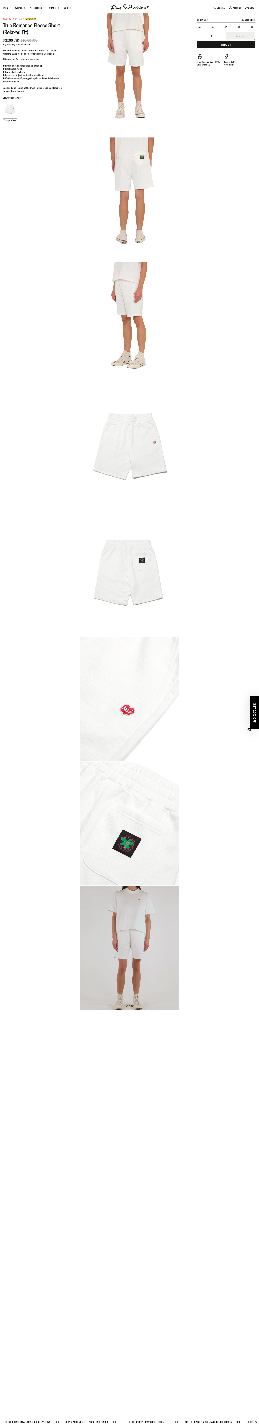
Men (5, 7)
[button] (254, 712)
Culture (53, 7)
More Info (25, 44)
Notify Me (226, 44)
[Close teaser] (249, 730)
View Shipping (203, 64)
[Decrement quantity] (206, 36)
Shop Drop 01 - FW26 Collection (120, 1422)
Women (19, 7)
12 (239, 27)
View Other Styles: (12, 97)
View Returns (230, 64)
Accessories (36, 7)
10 (226, 27)
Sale (66, 7)
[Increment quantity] (217, 36)
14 (252, 27)
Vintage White (10, 120)
